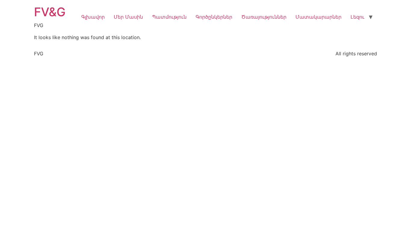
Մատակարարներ (318, 17)
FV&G (50, 12)
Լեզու (357, 17)
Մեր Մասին (128, 17)
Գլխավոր (93, 17)
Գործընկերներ (214, 17)
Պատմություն (169, 17)
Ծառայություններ (263, 17)
